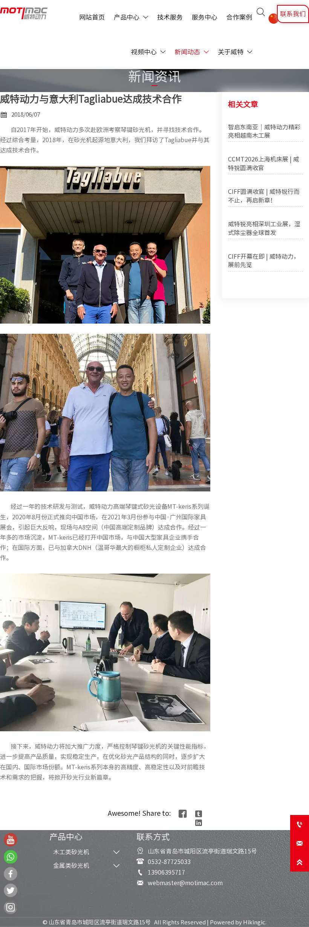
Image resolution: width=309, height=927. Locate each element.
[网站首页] (23, 13)
